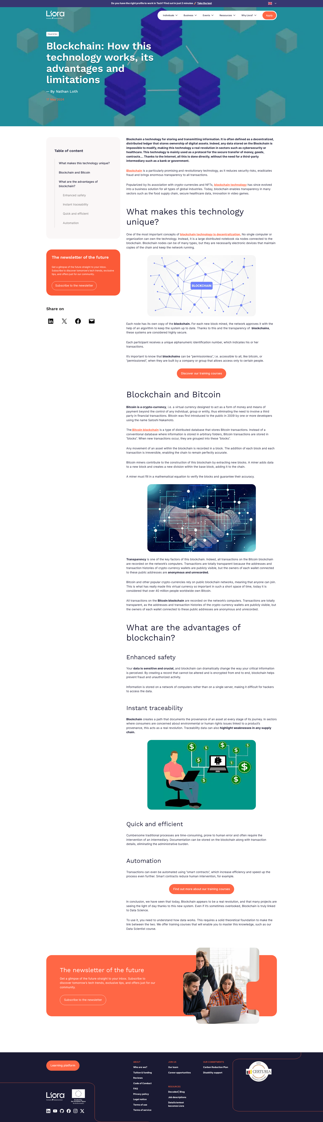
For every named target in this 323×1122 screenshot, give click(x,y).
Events (206, 15)
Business (188, 15)
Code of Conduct (142, 1083)
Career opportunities (179, 1072)
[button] (272, 3)
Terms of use (140, 1104)
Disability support (212, 1072)
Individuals (168, 15)
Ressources (226, 15)
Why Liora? (247, 15)
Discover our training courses (201, 373)
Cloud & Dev (52, 34)
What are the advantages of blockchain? (78, 184)
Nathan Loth (67, 91)
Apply (269, 15)
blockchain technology (230, 184)
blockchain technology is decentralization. (210, 234)
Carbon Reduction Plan (215, 1067)
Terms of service (142, 1110)
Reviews (138, 1077)
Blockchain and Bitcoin (74, 172)
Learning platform (63, 1065)
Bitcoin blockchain (145, 429)
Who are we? (140, 1067)
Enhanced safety (74, 195)
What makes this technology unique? (84, 163)
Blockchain (134, 170)
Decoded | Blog (176, 1091)
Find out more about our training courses (201, 889)
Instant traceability (75, 204)
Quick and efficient (76, 213)
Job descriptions (177, 1097)
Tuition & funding (142, 1072)
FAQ (135, 1088)
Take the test (204, 3)
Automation (71, 223)
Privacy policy (141, 1094)
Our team (173, 1067)
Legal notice (140, 1099)
